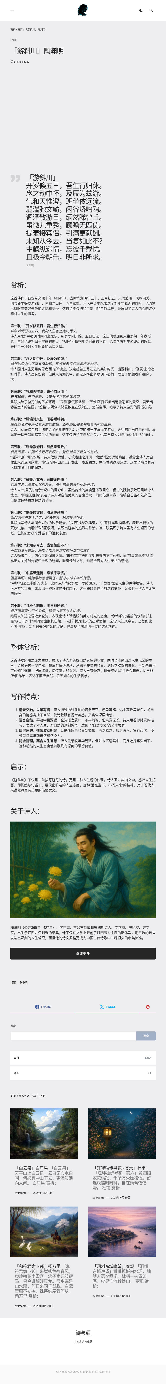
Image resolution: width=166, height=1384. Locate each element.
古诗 (20, 29)
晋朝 (13, 982)
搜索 (13, 1026)
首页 (13, 29)
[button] (12, 10)
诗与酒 (83, 1332)
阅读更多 (83, 953)
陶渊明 (23, 982)
